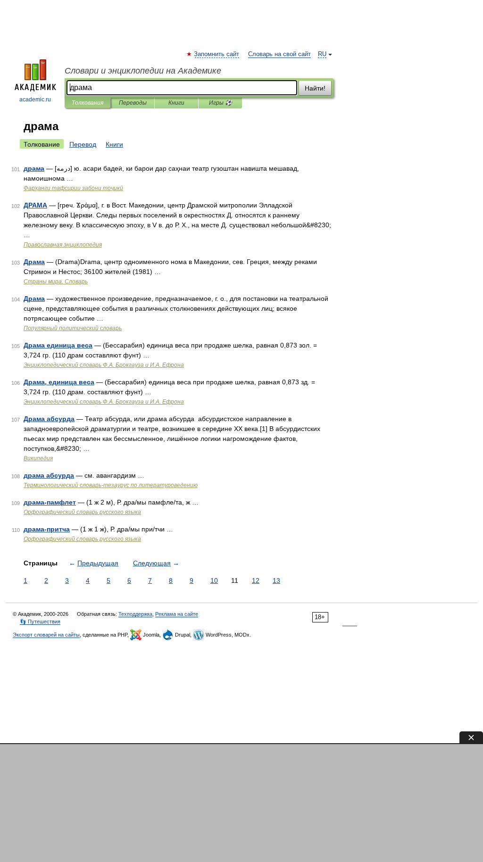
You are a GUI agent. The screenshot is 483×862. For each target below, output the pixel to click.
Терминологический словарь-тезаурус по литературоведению (111, 485)
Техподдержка (135, 614)
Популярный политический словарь (73, 328)
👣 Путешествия (40, 621)
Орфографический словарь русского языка (82, 512)
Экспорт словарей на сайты (46, 635)
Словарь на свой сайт (279, 54)
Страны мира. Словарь (56, 281)
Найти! (315, 88)
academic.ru (35, 99)
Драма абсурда (49, 419)
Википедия (38, 458)
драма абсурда (49, 475)
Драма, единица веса (59, 382)
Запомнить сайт (217, 54)
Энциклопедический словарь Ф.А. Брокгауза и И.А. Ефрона (104, 365)
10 (214, 580)
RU (322, 54)
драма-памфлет (50, 502)
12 (255, 580)
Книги (176, 102)
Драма (34, 261)
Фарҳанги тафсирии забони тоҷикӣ (73, 188)
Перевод (82, 144)
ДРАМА (35, 205)
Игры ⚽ (220, 102)
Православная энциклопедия (63, 244)
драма (34, 168)
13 (276, 580)
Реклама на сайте (176, 614)
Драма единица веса (58, 345)
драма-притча (47, 529)
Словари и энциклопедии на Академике (143, 70)
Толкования (87, 102)
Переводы (133, 102)
